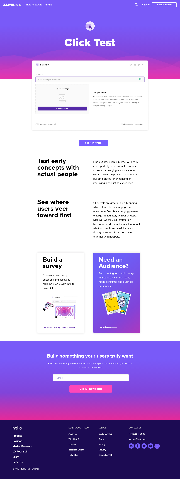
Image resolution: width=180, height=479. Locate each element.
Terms (101, 439)
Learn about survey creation (56, 327)
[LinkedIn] (157, 446)
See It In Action (93, 142)
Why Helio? (74, 439)
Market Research (22, 446)
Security (102, 450)
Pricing (48, 4)
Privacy (102, 444)
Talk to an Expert (33, 4)
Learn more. (96, 367)
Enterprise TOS (105, 455)
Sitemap (35, 469)
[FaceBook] (138, 446)
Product (17, 435)
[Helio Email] (132, 446)
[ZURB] (8, 5)
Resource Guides (76, 450)
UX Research (20, 451)
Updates (72, 444)
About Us (73, 434)
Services (18, 462)
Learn (16, 456)
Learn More (105, 327)
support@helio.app (137, 439)
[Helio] (18, 5)
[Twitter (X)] (145, 446)
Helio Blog (73, 455)
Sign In (146, 4)
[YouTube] (151, 446)
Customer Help (105, 434)
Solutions (18, 441)
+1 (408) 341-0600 (137, 434)
